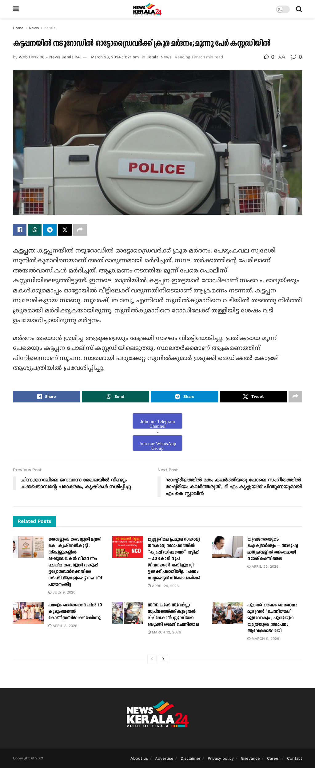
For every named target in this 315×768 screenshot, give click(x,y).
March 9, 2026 (264, 639)
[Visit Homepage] (147, 9)
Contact (294, 758)
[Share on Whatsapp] (35, 230)
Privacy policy (221, 758)
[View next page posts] (163, 659)
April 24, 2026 (165, 586)
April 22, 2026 (264, 566)
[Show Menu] (16, 9)
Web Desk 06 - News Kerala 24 (49, 57)
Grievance (250, 758)
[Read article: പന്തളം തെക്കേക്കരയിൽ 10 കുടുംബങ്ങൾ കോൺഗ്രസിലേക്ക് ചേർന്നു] (28, 613)
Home (18, 28)
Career (273, 758)
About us (139, 758)
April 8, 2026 (64, 626)
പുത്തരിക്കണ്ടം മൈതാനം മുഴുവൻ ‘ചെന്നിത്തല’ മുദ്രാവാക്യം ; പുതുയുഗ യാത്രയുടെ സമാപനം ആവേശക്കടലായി (272, 618)
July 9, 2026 (63, 592)
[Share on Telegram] (50, 230)
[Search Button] (299, 9)
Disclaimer (191, 758)
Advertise (164, 758)
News (34, 28)
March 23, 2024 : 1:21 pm (115, 57)
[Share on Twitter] (65, 230)
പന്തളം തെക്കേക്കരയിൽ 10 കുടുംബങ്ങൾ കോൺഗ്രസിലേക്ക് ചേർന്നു (75, 611)
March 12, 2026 (166, 632)
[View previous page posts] (152, 659)
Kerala (50, 28)
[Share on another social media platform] (80, 230)
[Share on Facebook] (19, 230)
